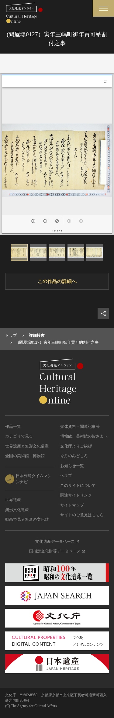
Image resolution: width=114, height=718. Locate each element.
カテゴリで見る (19, 436)
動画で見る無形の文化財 (27, 519)
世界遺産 (13, 499)
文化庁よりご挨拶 (76, 446)
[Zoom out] (45, 221)
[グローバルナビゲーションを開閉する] (103, 8)
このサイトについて (78, 485)
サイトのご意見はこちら (82, 515)
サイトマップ (72, 505)
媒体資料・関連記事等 (80, 426)
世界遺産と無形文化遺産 (27, 446)
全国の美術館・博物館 (25, 456)
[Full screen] (105, 81)
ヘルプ (66, 475)
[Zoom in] (33, 221)
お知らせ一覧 (72, 466)
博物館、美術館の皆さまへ (84, 436)
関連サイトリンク (76, 495)
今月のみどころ (74, 456)
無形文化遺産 (17, 509)
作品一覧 (13, 426)
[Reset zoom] (57, 221)
